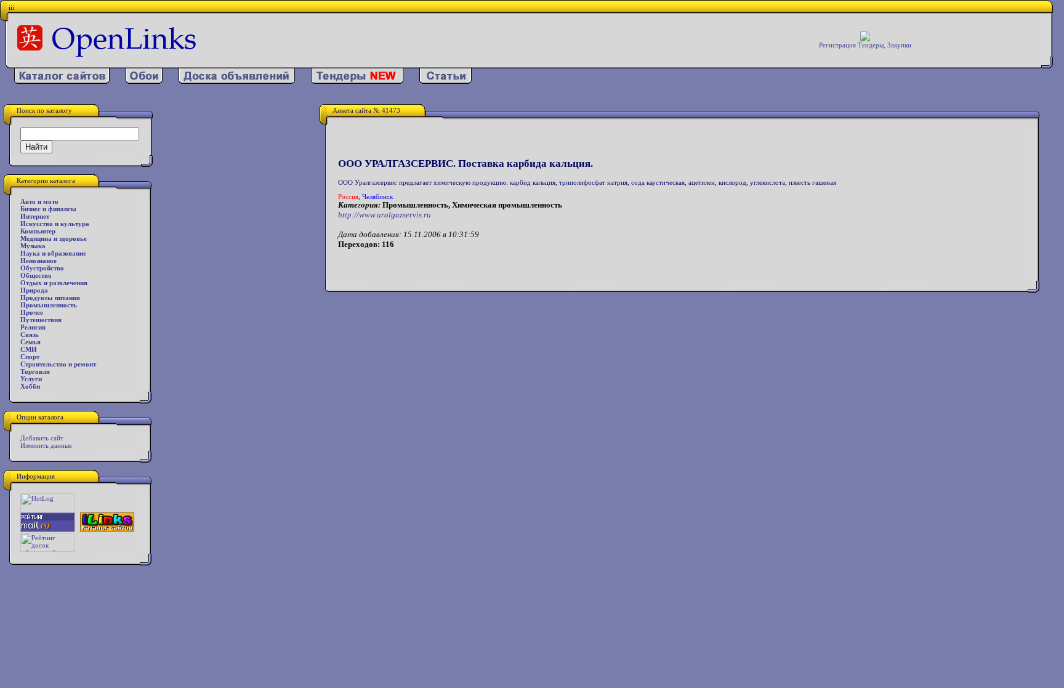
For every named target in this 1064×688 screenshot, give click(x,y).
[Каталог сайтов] (62, 81)
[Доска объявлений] (237, 81)
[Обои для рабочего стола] (144, 81)
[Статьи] (445, 81)
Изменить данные (46, 445)
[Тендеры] (357, 81)
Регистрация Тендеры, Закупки (865, 45)
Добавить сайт (41, 438)
